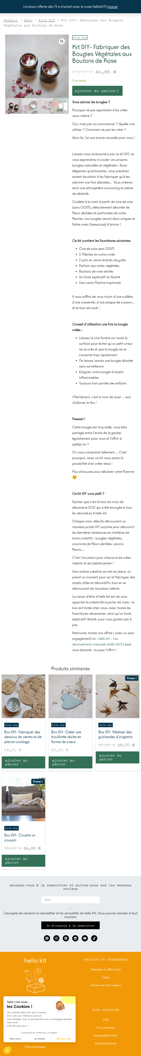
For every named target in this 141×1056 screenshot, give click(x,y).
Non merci (15, 1038)
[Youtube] (85, 938)
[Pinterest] (66, 938)
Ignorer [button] (112, 7)
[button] (62, 41)
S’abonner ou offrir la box (106, 969)
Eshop (105, 977)
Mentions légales (35, 1046)
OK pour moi (63, 1038)
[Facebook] (47, 938)
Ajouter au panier (95, 90)
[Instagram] (56, 938)
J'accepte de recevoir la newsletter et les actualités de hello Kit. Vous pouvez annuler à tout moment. (70, 915)
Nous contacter (105, 1027)
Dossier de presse (105, 1043)
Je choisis (39, 1038)
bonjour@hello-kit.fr (106, 1035)
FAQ (106, 1019)
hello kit (35, 960)
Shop (28, 20)
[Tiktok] (94, 938)
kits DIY (47, 20)
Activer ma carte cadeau (105, 985)
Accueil (10, 20)
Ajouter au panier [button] (16, 762)
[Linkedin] (75, 938)
